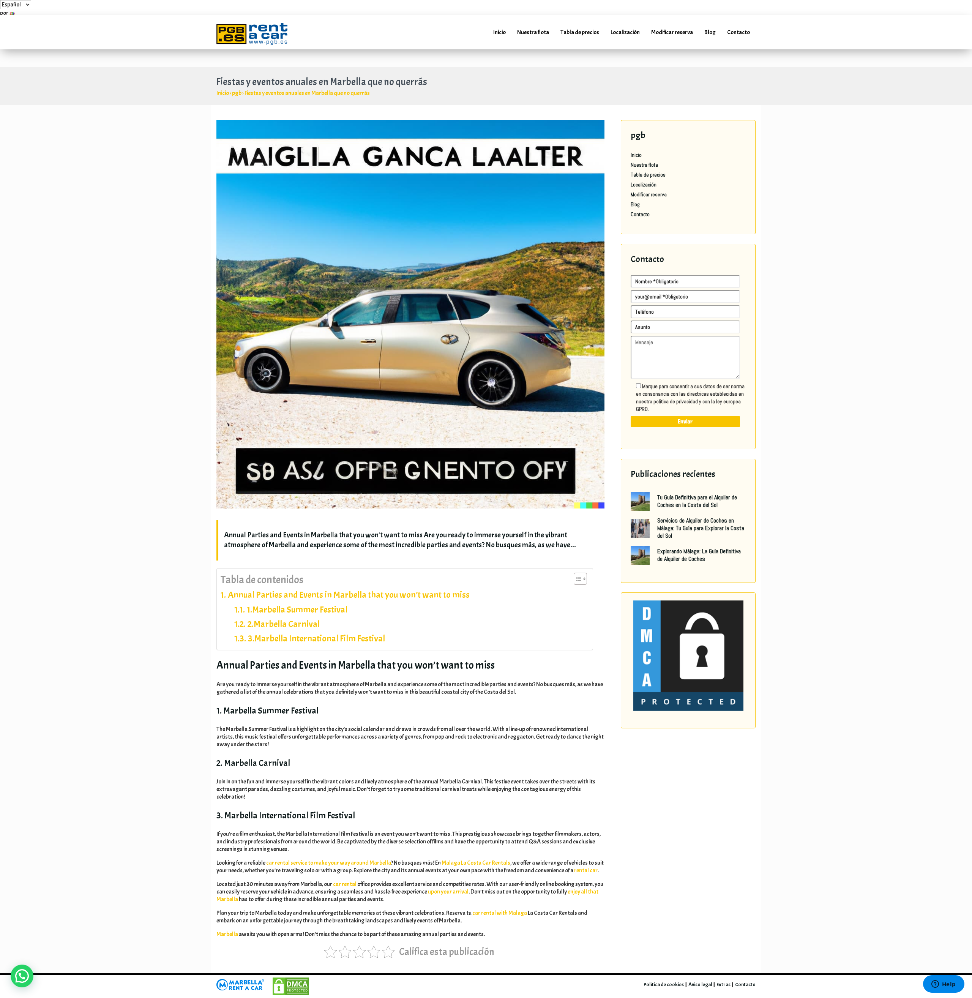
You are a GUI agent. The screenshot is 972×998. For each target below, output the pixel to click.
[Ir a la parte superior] (955, 958)
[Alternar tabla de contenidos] (576, 578)
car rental (345, 884)
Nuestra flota (533, 32)
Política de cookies (664, 984)
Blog (710, 32)
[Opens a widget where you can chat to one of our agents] (943, 984)
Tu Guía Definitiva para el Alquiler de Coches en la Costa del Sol (697, 501)
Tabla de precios (579, 32)
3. (316, 638)
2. (284, 624)
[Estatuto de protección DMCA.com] (688, 655)
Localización (625, 32)
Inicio (499, 32)
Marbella (227, 934)
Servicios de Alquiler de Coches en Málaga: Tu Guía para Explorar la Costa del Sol (700, 528)
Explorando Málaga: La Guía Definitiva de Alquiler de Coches (699, 555)
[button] (22, 976)
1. (297, 609)
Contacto (738, 32)
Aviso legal (700, 984)
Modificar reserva (672, 32)
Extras (723, 984)
